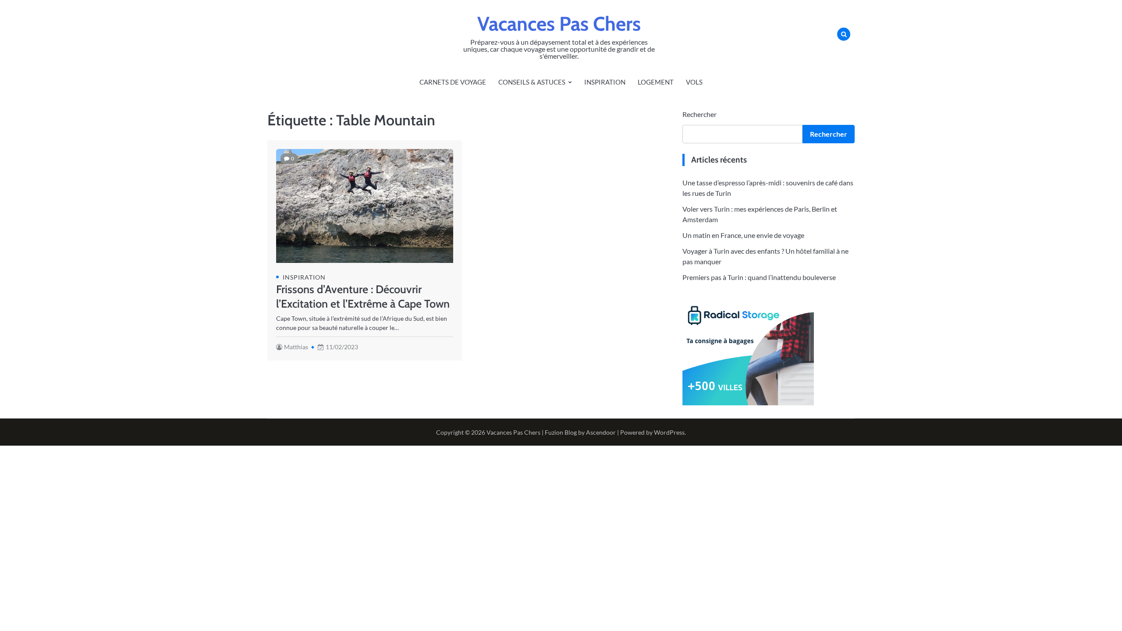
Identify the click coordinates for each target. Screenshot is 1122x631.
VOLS (694, 82)
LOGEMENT (656, 82)
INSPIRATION (604, 82)
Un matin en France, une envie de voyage (743, 235)
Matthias (296, 347)
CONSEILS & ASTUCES (531, 82)
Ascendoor (601, 432)
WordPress (669, 432)
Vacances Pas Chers (559, 23)
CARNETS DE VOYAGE (452, 82)
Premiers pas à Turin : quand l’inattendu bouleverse (759, 277)
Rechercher (699, 114)
